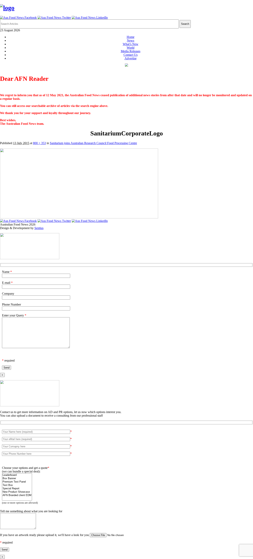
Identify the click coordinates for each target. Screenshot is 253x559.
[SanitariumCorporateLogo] (79, 217)
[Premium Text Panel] (17, 482)
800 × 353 (39, 143)
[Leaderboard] (17, 475)
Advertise (131, 58)
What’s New (130, 44)
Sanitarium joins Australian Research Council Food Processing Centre (93, 143)
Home (130, 37)
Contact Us (131, 54)
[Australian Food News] (7, 7)
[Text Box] (17, 485)
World (130, 47)
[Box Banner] (17, 478)
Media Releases (130, 51)
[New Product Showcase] (17, 492)
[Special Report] (17, 488)
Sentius (38, 228)
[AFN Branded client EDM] (17, 495)
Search (185, 23)
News (130, 40)
